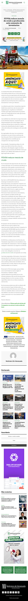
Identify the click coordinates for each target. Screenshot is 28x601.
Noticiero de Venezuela (10, 28)
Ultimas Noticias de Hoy (19, 344)
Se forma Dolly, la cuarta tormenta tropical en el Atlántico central (8, 500)
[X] (12, 33)
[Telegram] (18, 33)
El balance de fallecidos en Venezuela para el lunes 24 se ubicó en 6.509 (8, 406)
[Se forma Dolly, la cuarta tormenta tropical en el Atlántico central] (23, 499)
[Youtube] (18, 592)
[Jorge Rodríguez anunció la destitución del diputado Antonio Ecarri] (20, 415)
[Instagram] (6, 592)
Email (14, 440)
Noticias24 (19, 339)
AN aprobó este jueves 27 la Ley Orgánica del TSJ (8, 386)
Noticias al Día (11, 336)
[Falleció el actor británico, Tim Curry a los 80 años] (23, 516)
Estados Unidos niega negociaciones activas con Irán (9, 508)
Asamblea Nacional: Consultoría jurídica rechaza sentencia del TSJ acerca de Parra (20, 570)
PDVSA (20, 341)
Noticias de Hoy (19, 336)
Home (5, 9)
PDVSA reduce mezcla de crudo (13, 343)
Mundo (2, 497)
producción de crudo (7, 252)
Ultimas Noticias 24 (8, 344)
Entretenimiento (5, 514)
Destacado (5, 402)
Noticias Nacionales (20, 338)
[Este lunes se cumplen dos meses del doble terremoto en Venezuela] (20, 397)
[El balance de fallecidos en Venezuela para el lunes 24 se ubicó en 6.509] (8, 397)
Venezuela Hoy (14, 348)
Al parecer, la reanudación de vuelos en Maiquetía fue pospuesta (7, 425)
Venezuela (9, 9)
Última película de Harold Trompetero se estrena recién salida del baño (13, 305)
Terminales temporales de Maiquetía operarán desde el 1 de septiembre (19, 388)
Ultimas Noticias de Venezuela (11, 346)
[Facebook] (9, 33)
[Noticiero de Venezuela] (14, 356)
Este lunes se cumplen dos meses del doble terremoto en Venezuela (19, 406)
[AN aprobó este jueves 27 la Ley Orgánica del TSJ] (8, 378)
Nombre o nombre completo (14, 436)
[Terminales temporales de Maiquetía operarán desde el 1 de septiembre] (20, 378)
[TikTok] (11, 592)
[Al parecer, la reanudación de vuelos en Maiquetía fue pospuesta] (8, 415)
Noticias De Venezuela (8, 338)
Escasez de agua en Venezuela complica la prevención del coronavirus (7, 570)
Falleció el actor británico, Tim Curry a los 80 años (8, 516)
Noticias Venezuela (10, 339)
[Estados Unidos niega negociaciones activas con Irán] (23, 507)
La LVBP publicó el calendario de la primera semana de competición (8, 525)
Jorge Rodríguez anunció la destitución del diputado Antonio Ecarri (20, 425)
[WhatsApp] (15, 33)
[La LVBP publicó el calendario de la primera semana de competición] (23, 524)
